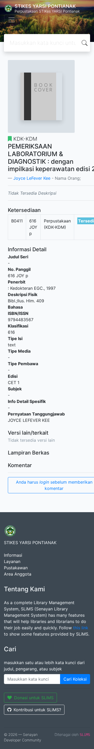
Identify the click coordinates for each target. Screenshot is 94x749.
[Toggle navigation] (11, 20)
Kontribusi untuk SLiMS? (37, 709)
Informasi (13, 555)
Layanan (12, 561)
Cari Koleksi (75, 679)
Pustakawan (16, 567)
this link (80, 627)
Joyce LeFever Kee (31, 178)
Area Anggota (17, 574)
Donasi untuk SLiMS (34, 697)
